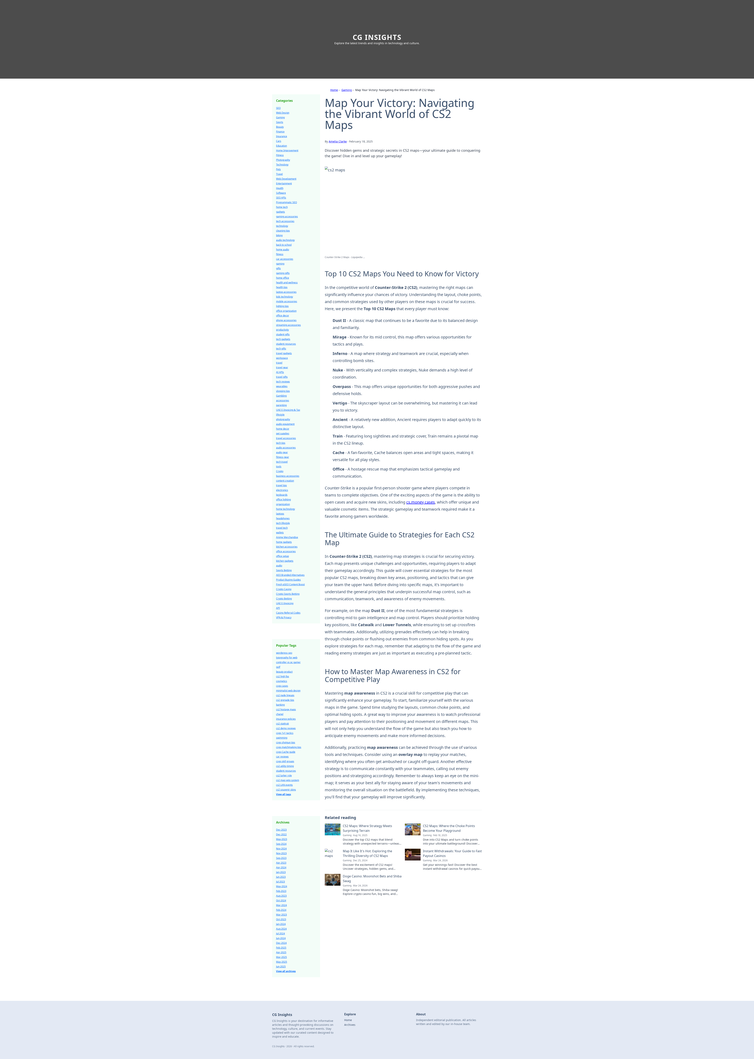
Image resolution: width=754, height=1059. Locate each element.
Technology (282, 164)
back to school (284, 244)
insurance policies (286, 719)
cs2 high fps (282, 676)
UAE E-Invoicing (284, 603)
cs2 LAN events (284, 785)
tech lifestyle (283, 523)
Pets (278, 169)
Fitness (280, 155)
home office (282, 277)
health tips (281, 287)
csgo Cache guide (285, 752)
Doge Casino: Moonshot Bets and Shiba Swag (372, 878)
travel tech (282, 528)
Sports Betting (284, 570)
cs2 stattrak (282, 723)
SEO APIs (281, 197)
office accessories (286, 551)
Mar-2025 (281, 957)
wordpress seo (284, 653)
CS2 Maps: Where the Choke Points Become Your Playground (449, 828)
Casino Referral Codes (288, 612)
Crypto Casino (283, 589)
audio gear (282, 452)
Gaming (346, 90)
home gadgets (284, 542)
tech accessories (285, 221)
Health (279, 188)
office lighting (283, 499)
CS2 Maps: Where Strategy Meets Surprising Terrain (367, 828)
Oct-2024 (281, 900)
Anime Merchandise (287, 537)
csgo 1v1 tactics (284, 733)
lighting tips (282, 306)
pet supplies (282, 433)
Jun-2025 (281, 966)
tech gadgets (283, 339)
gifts (278, 268)
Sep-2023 (281, 858)
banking (280, 704)
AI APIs (280, 372)
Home (334, 90)
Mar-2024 (281, 905)
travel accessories (286, 438)
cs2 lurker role (284, 775)
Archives (349, 1025)
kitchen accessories (286, 546)
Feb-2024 (281, 910)
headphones (283, 518)
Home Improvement (287, 150)
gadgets (280, 211)
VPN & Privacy (283, 617)
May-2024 (281, 886)
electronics (282, 490)
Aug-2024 (281, 928)
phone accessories (286, 320)
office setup (282, 556)
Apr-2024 (281, 867)
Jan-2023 (281, 872)
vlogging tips (283, 391)
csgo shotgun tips (285, 742)
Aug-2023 (281, 895)
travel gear (282, 367)
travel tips (281, 485)
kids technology (284, 296)
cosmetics (281, 681)
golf (278, 667)
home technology (285, 509)
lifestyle (280, 414)
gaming (280, 263)
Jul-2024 (280, 933)
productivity (282, 329)
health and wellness (287, 282)
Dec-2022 (281, 834)
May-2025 (281, 961)
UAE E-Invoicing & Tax (288, 410)
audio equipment (285, 424)
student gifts (283, 334)
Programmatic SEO (286, 202)
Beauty (280, 127)
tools (278, 466)
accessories (282, 400)
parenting (281, 405)
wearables (281, 386)
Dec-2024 (281, 943)
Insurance (281, 136)
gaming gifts (283, 273)
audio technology (285, 240)
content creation (285, 480)
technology (282, 226)
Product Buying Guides (288, 579)
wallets (280, 532)
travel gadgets (284, 353)
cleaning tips (283, 230)
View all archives (286, 971)
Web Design (282, 112)
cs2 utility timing (285, 766)
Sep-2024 (281, 844)
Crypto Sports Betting (287, 594)
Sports (279, 122)
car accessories (284, 259)
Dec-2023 (281, 829)
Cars (278, 141)
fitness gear (282, 457)
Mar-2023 (281, 914)
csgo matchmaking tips (288, 747)
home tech (282, 207)
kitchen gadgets (284, 561)
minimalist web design (288, 690)
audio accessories (286, 447)
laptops (280, 513)
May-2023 (281, 839)
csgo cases (282, 686)
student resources (286, 344)
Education (281, 145)
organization (283, 504)
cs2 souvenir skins (286, 789)
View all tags (283, 794)
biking (279, 235)
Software (281, 193)
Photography (283, 160)
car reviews (282, 756)
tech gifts (281, 348)
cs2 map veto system (287, 780)
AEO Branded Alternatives (290, 575)
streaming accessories (288, 325)
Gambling (281, 395)
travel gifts (282, 377)
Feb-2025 (281, 947)
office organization (286, 311)
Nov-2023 (281, 853)
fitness (279, 254)
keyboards (281, 494)
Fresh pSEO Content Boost (290, 584)
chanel (279, 714)
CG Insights (377, 37)
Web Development (286, 178)
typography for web (286, 657)
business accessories (287, 476)
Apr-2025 (281, 952)
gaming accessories (287, 216)
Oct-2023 (281, 919)
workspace (282, 358)
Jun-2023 (281, 877)
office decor (282, 315)
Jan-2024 (281, 924)
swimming (281, 737)
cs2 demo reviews (286, 728)
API (278, 608)
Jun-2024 (281, 938)
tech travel (282, 461)
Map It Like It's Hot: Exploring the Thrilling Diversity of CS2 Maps (367, 853)
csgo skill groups (285, 761)
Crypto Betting (284, 598)
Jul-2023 (280, 881)
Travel (279, 174)
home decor (282, 428)
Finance (280, 131)
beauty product (284, 671)
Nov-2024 (281, 848)
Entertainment (284, 183)
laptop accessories (286, 292)
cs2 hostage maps (286, 709)
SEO (278, 108)
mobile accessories (286, 301)
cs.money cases (420, 502)
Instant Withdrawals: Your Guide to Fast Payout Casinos (452, 853)
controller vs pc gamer (288, 662)
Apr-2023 (281, 862)
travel (279, 362)
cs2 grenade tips (285, 700)
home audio (282, 249)
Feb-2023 (281, 891)
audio (279, 565)
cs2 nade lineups (285, 695)
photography (283, 419)
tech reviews (283, 381)
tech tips (280, 443)
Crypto (279, 471)
